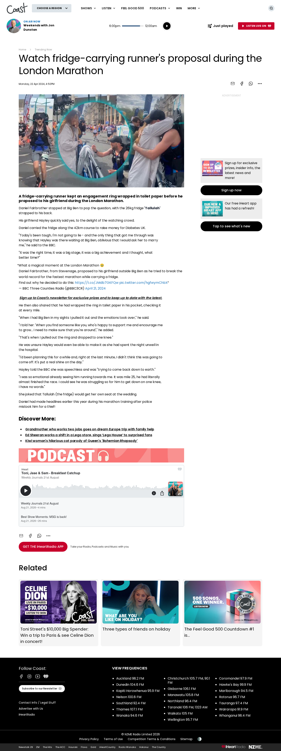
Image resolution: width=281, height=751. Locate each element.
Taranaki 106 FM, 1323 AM (187, 707)
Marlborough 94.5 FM (236, 690)
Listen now (33, 26)
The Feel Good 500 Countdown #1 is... (222, 612)
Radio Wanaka (127, 747)
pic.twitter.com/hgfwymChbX (143, 282)
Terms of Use (113, 739)
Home (22, 49)
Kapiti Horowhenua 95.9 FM (137, 690)
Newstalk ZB (26, 747)
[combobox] (259, 83)
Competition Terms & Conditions (151, 739)
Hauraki (73, 747)
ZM (37, 747)
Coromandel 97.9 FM (235, 678)
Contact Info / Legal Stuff (37, 703)
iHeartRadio (27, 714)
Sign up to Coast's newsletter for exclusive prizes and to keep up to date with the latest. (90, 297)
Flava (84, 747)
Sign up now (231, 176)
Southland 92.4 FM (130, 703)
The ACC (60, 747)
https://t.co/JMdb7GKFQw (96, 282)
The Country (159, 747)
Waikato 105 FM (180, 713)
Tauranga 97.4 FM (233, 703)
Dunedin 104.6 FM (130, 684)
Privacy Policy (89, 739)
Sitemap (186, 739)
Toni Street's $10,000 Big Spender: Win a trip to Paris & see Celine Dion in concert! (58, 612)
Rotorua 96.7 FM (232, 697)
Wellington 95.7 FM (183, 719)
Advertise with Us (31, 709)
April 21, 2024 (95, 288)
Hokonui (144, 747)
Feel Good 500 (132, 8)
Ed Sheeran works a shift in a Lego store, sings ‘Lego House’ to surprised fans (88, 435)
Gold (93, 747)
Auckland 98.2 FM (130, 678)
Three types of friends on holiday (140, 612)
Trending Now (43, 49)
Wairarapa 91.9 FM (233, 709)
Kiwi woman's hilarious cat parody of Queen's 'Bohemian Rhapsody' (81, 440)
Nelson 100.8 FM (128, 697)
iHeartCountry (107, 747)
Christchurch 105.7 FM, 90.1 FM (189, 680)
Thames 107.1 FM (129, 709)
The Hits (47, 747)
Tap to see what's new (231, 215)
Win (179, 8)
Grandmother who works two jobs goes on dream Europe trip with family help (89, 429)
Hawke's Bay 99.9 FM (235, 684)
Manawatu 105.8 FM (183, 695)
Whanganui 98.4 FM (234, 715)
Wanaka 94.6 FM (129, 715)
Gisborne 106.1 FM (182, 688)
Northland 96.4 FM (182, 701)
